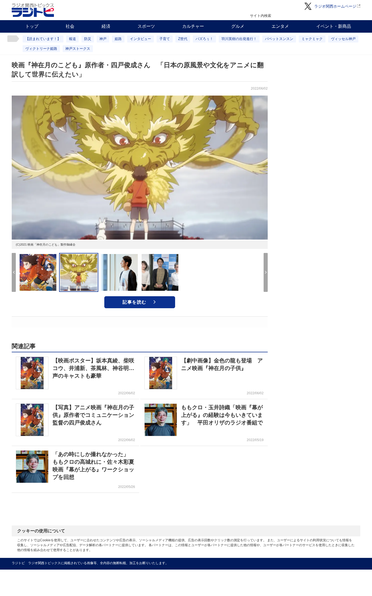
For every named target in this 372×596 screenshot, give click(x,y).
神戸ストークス (77, 49)
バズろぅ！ (204, 39)
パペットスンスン (279, 39)
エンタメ (280, 26)
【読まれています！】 (43, 39)
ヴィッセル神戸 (343, 39)
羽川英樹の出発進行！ (239, 39)
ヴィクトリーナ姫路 (41, 49)
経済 (106, 26)
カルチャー (193, 26)
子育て (164, 39)
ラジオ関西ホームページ (335, 6)
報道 (72, 39)
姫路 (118, 39)
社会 (70, 26)
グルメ (237, 26)
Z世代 (182, 39)
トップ (31, 26)
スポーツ (146, 26)
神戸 (102, 39)
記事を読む (135, 302)
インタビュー (140, 39)
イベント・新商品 (333, 26)
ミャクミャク (312, 39)
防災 (87, 39)
